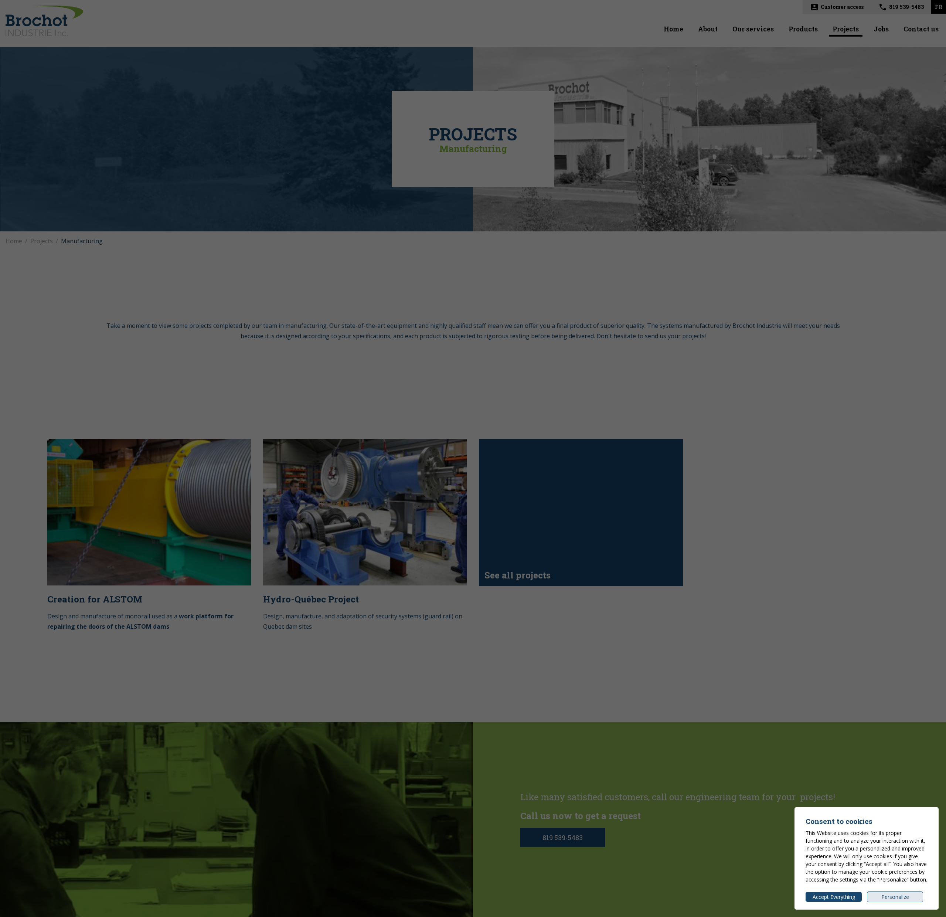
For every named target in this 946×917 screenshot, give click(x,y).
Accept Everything (834, 896)
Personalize (895, 896)
